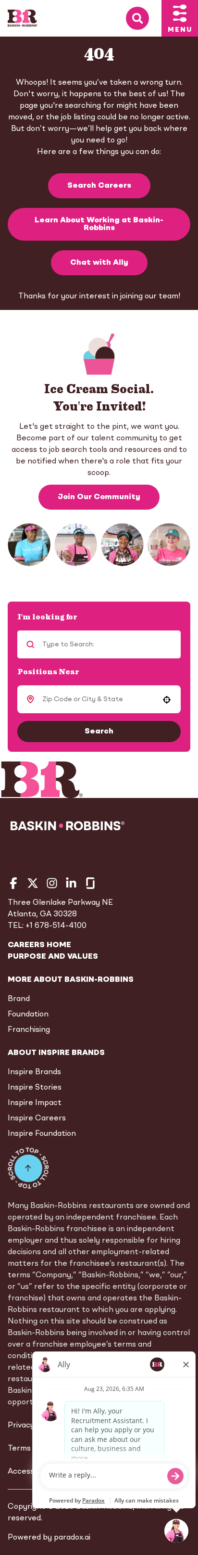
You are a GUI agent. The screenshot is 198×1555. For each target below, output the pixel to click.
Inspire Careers (37, 1118)
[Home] (22, 18)
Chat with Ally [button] (99, 263)
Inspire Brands (34, 1072)
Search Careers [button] (99, 186)
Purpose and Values (53, 957)
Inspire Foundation (42, 1134)
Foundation (28, 1014)
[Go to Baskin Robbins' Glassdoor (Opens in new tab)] (90, 883)
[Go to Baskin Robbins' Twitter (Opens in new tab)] (32, 883)
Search (99, 731)
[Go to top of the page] (28, 1168)
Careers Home (39, 945)
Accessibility (30, 1472)
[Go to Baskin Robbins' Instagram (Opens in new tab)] (52, 883)
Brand (19, 999)
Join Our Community (99, 497)
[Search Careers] (143, 18)
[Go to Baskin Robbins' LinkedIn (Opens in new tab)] (71, 883)
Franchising (29, 1030)
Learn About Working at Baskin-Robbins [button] (99, 224)
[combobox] (98, 699)
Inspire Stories (35, 1088)
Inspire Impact (35, 1103)
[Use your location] (167, 700)
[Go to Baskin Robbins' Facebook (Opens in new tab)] (13, 883)
